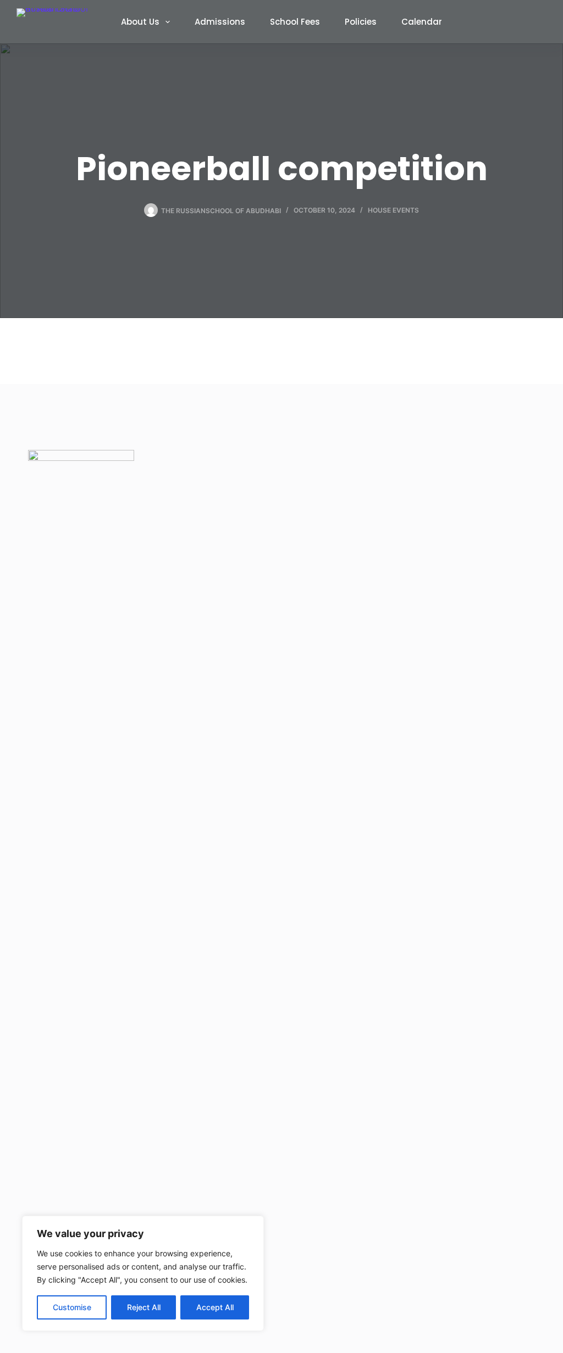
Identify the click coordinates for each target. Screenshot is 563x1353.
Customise (72, 1307)
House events (393, 210)
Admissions (220, 21)
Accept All (215, 1307)
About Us (140, 21)
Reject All (144, 1307)
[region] (143, 1273)
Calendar (421, 21)
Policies (361, 21)
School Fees (295, 21)
